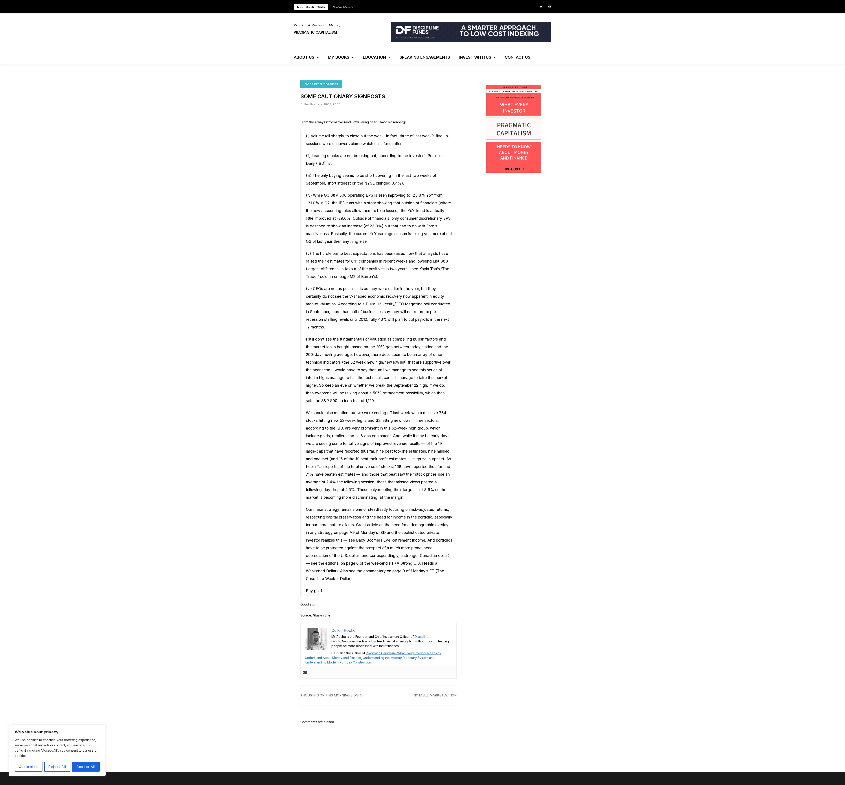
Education (374, 57)
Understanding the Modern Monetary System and (399, 658)
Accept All (86, 767)
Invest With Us (475, 57)
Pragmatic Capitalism (315, 32)
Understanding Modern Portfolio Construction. (338, 662)
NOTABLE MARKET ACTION (435, 695)
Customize (28, 767)
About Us (304, 57)
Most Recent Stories (321, 84)
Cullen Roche (309, 104)
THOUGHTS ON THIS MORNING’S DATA (331, 695)
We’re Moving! (344, 7)
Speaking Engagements (425, 57)
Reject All (57, 767)
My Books (338, 57)
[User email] (305, 673)
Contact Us (517, 57)
